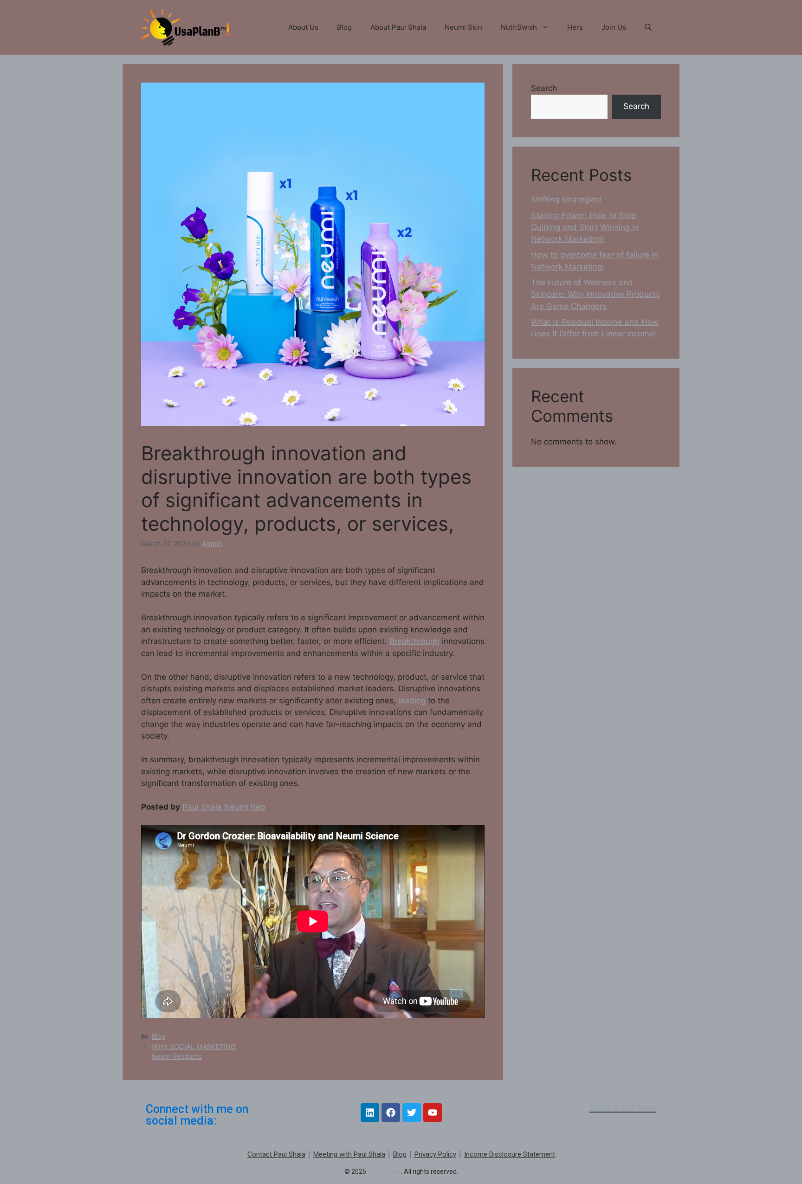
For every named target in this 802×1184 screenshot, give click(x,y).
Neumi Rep (244, 806)
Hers (575, 27)
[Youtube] (432, 1112)
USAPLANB (384, 1171)
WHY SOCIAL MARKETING (194, 1046)
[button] (648, 27)
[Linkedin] (370, 1112)
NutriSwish (519, 27)
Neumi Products (177, 1056)
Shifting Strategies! (566, 199)
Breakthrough (414, 641)
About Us (303, 27)
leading (411, 700)
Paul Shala (203, 806)
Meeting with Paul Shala (349, 1154)
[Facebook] (391, 1112)
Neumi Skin (463, 27)
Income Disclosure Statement (509, 1154)
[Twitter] (411, 1112)
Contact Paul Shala (276, 1154)
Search (544, 88)
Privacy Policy (435, 1154)
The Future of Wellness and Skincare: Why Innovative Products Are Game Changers (595, 294)
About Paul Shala (398, 27)
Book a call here (622, 1107)
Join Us (614, 27)
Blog (344, 27)
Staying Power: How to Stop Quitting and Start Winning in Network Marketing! (585, 227)
